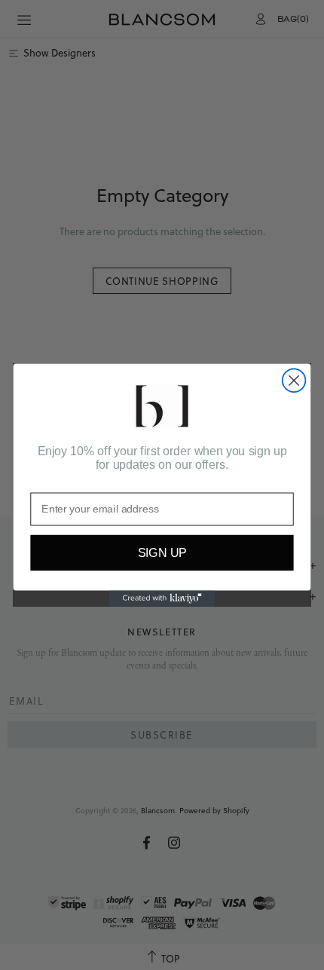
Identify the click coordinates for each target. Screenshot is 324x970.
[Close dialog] (294, 381)
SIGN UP (162, 553)
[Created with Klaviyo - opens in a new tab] (162, 598)
